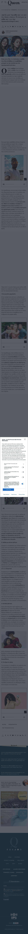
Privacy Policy (22, 494)
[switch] (23, 467)
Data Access (14, 494)
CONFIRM (8, 489)
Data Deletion (6, 494)
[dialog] (14, 467)
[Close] (25, 439)
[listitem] (14, 464)
